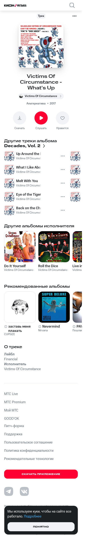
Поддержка (13, 434)
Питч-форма (14, 426)
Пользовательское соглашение (28, 442)
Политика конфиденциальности (28, 450)
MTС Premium (15, 402)
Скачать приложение (41, 474)
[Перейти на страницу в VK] (24, 491)
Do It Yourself (15, 266)
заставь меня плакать (19, 329)
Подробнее (32, 516)
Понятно (41, 527)
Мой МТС (11, 410)
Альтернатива (36, 104)
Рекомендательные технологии (28, 458)
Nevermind (51, 327)
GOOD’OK (11, 418)
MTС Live (11, 393)
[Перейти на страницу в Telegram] (8, 491)
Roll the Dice (48, 266)
